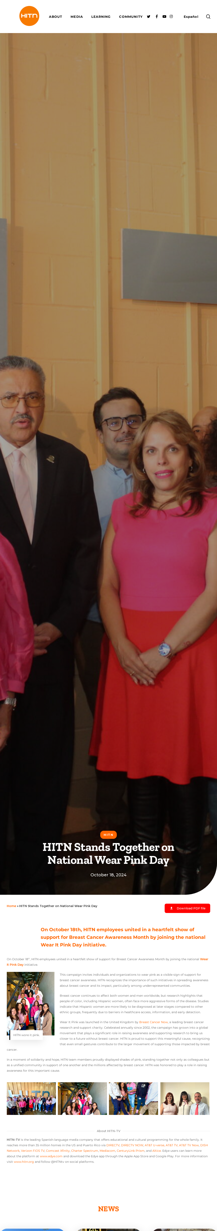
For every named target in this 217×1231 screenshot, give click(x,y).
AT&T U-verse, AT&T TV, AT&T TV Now (172, 1145)
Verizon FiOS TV (33, 1151)
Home (11, 906)
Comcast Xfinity (58, 1151)
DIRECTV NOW (132, 1145)
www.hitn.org (24, 1162)
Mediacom (107, 1151)
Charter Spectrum (84, 1151)
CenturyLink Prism (131, 1151)
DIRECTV (113, 1145)
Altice (156, 1151)
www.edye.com (51, 1156)
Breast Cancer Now (153, 1022)
